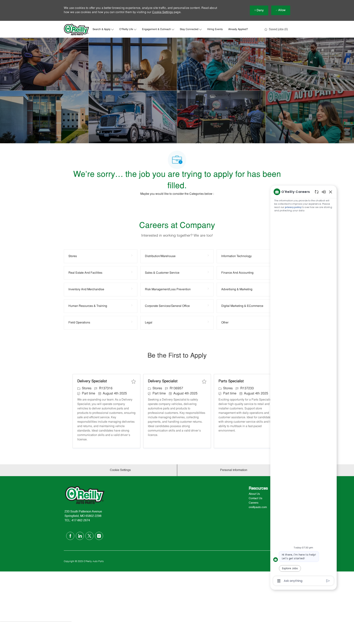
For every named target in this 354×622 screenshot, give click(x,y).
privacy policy (293, 207)
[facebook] (70, 536)
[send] (328, 580)
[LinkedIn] (80, 536)
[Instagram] (99, 536)
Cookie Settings (162, 12)
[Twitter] (89, 536)
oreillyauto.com (258, 507)
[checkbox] (133, 381)
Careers (253, 502)
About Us (254, 494)
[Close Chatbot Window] (330, 191)
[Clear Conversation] (316, 191)
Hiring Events (215, 29)
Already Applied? (238, 29)
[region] (303, 386)
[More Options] (279, 581)
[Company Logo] (76, 29)
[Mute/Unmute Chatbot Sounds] (324, 191)
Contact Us (255, 498)
